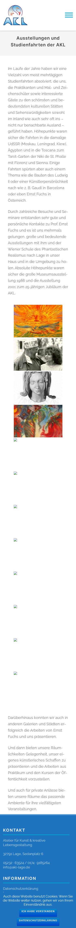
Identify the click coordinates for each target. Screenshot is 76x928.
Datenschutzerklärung (20, 889)
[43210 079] (38, 454)
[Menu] (69, 15)
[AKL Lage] (15, 29)
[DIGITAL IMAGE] (38, 488)
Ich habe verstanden (38, 911)
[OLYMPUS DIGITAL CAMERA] (38, 654)
